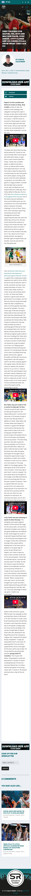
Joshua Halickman (20, 61)
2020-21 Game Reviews (17, 71)
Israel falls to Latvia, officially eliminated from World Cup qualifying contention (13, 846)
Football (5, 817)
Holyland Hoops (12, 73)
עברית (8, 2)
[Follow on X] (25, 2)
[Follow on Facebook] (23, 2)
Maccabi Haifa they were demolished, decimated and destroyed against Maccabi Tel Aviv (15, 273)
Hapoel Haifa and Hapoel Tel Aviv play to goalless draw (14, 812)
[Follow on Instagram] (28, 2)
